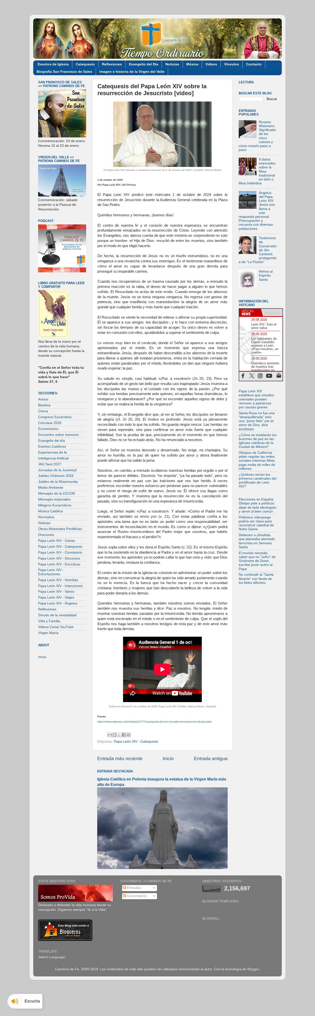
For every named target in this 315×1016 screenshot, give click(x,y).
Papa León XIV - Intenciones (60, 586)
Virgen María (48, 633)
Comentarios (136, 896)
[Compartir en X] (119, 734)
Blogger (253, 969)
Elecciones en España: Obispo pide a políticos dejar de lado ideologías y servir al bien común (257, 505)
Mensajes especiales (54, 499)
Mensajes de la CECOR (56, 493)
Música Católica (50, 511)
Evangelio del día (51, 440)
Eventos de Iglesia (53, 64)
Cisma (43, 411)
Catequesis (85, 64)
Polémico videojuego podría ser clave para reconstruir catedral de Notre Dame (256, 523)
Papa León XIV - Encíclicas (59, 564)
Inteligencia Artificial (53, 458)
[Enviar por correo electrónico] (109, 734)
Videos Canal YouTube (56, 627)
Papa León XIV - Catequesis (136, 741)
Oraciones (46, 535)
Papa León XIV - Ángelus (57, 603)
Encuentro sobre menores (58, 435)
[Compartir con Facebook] (123, 734)
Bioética (44, 405)
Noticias (172, 64)
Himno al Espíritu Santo (266, 275)
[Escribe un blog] (114, 734)
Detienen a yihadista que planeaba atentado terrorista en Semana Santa (257, 541)
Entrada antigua (211, 758)
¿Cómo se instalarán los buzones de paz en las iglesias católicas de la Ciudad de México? (258, 441)
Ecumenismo (48, 429)
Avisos (43, 399)
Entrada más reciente (119, 758)
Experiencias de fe (52, 452)
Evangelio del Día (143, 64)
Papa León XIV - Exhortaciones (51, 572)
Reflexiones (112, 64)
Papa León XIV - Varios (56, 591)
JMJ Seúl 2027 (49, 464)
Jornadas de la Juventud (57, 470)
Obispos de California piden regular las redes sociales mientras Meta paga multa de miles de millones (257, 461)
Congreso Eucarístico (55, 417)
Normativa (46, 517)
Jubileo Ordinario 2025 (56, 476)
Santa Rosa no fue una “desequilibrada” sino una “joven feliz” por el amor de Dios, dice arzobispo (257, 421)
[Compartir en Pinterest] (128, 734)
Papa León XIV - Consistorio (60, 552)
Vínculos (231, 64)
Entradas (133, 888)
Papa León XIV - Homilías (58, 580)
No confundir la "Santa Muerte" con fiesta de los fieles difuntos (256, 578)
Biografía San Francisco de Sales (64, 72)
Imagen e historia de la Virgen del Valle (131, 72)
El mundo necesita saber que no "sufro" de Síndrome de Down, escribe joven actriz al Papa (257, 561)
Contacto (254, 64)
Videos (211, 64)
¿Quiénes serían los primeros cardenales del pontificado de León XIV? (257, 480)
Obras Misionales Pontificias (60, 529)
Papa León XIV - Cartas (56, 541)
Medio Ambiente (50, 487)
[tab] (250, 312)
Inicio (168, 758)
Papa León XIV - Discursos (59, 558)
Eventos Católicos (52, 446)
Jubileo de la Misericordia (58, 482)
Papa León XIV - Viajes (56, 597)
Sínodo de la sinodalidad (57, 615)
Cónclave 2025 (50, 423)
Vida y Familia (49, 621)
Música (192, 64)
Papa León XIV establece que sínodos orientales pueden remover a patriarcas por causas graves (256, 399)
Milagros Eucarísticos (54, 505)
